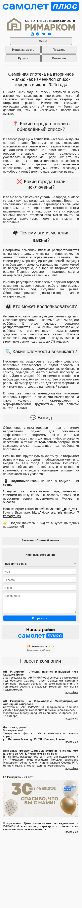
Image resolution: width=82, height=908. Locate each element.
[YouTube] (49, 34)
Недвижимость (23, 49)
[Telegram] (37, 34)
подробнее (71, 692)
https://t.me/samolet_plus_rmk (56, 509)
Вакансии (59, 58)
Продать (59, 49)
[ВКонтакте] (43, 34)
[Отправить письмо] (32, 34)
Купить (23, 58)
